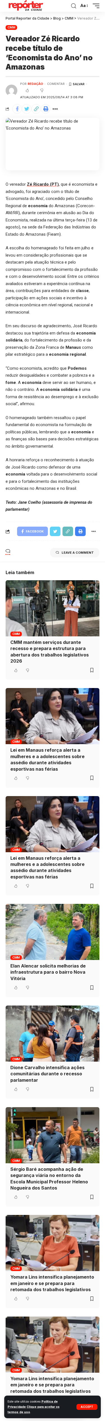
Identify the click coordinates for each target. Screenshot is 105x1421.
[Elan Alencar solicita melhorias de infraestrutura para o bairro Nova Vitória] (52, 932)
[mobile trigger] (94, 6)
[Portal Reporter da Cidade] (25, 6)
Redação (35, 84)
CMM (11, 27)
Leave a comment (78, 553)
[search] (74, 6)
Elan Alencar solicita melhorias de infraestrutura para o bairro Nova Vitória (48, 972)
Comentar (56, 84)
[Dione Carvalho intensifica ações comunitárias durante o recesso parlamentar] (52, 1034)
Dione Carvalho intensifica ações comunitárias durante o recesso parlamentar (47, 1074)
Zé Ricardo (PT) (43, 184)
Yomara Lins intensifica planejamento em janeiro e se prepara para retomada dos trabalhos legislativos (52, 1283)
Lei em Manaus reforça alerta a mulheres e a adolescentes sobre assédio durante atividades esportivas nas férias (47, 867)
